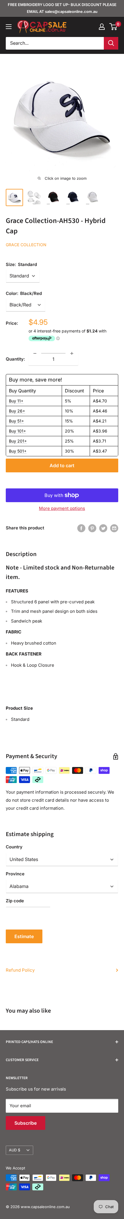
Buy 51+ (16, 420)
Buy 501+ (18, 451)
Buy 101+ (17, 430)
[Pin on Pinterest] (92, 528)
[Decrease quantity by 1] (35, 353)
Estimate (24, 936)
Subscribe (25, 1123)
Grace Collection (26, 244)
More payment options (62, 508)
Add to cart (62, 465)
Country (14, 847)
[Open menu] (9, 26)
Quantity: (15, 359)
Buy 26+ (17, 410)
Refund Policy (20, 970)
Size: (21, 264)
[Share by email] (114, 528)
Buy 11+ (16, 400)
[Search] (111, 43)
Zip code (15, 900)
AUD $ (14, 1150)
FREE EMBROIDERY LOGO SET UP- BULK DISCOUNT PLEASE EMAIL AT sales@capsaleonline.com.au (62, 8)
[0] (113, 26)
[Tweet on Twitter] (103, 528)
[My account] (102, 27)
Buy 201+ (18, 441)
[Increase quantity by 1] (72, 353)
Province (15, 873)
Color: (24, 293)
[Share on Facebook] (81, 528)
